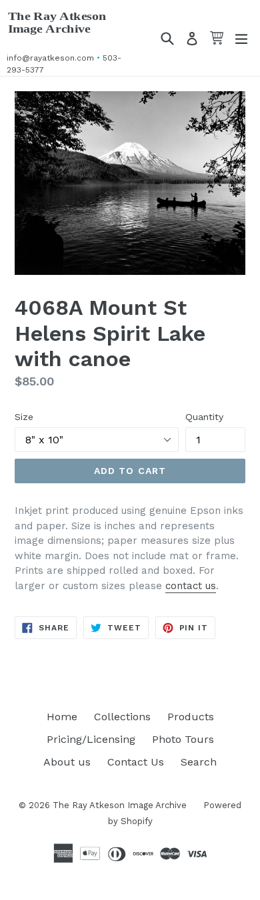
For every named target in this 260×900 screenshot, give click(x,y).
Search (199, 762)
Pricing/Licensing (91, 739)
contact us (190, 586)
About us (67, 762)
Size (24, 416)
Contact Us (135, 762)
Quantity (204, 416)
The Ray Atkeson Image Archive (57, 23)
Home (62, 716)
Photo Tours (183, 739)
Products (190, 716)
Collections (122, 716)
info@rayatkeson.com (50, 58)
